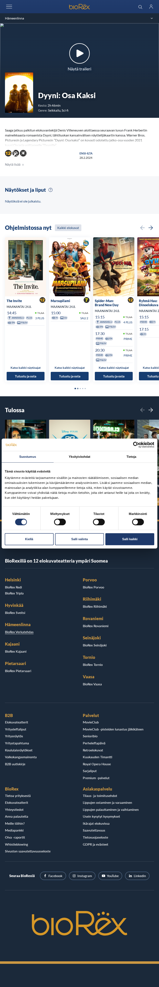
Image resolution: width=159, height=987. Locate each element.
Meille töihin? (15, 823)
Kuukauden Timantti (97, 757)
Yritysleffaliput (15, 729)
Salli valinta (79, 539)
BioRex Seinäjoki (95, 645)
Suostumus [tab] (27, 456)
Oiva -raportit (15, 837)
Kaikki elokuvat (68, 228)
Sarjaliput (90, 771)
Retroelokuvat (93, 750)
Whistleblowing (16, 844)
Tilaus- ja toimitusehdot (100, 796)
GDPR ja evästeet (95, 844)
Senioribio (90, 736)
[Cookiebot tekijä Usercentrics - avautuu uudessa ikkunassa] (136, 445)
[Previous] (142, 227)
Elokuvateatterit (16, 722)
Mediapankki (14, 830)
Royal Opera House (97, 764)
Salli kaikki (129, 539)
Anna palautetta (16, 816)
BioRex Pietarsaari (18, 671)
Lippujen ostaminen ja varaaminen (107, 802)
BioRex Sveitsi (15, 613)
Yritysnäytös (14, 736)
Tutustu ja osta (25, 376)
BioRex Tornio (93, 664)
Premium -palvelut (96, 778)
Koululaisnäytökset (19, 750)
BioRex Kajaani (15, 651)
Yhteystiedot (14, 809)
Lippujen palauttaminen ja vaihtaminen (111, 809)
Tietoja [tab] (131, 456)
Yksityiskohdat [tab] (79, 456)
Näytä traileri (79, 68)
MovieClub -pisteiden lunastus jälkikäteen (113, 729)
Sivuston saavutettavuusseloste (28, 851)
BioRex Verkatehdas (19, 632)
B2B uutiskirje (15, 764)
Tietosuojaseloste (95, 837)
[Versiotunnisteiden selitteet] (50, 190)
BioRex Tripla (14, 593)
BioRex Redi (13, 587)
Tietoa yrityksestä (18, 796)
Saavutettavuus (94, 830)
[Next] (150, 227)
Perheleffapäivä (94, 743)
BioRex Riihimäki (95, 606)
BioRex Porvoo (93, 587)
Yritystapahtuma (17, 743)
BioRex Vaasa (92, 684)
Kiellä (29, 539)
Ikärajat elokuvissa (96, 823)
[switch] (60, 522)
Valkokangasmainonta (21, 757)
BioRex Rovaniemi (95, 626)
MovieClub (91, 722)
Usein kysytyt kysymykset (101, 816)
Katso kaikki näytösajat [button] (26, 368)
